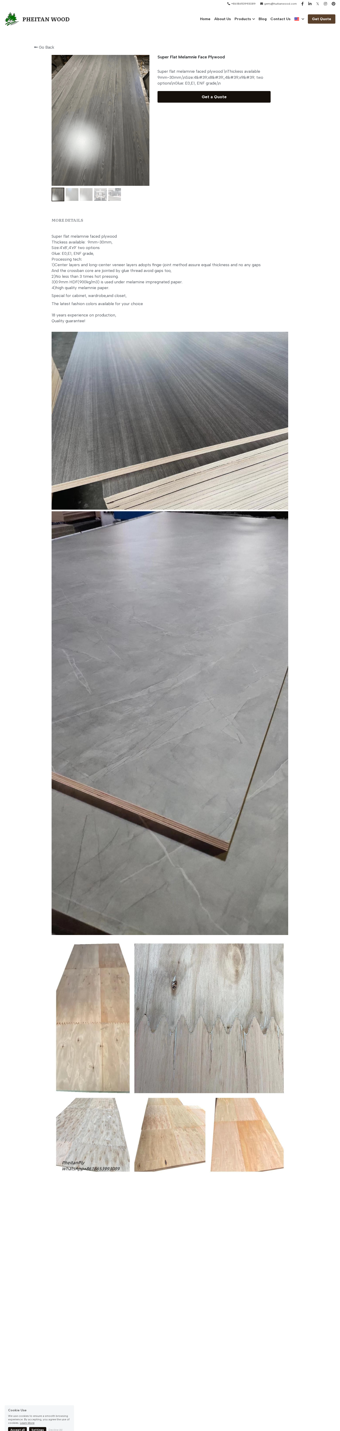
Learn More (27, 1413)
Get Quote (321, 19)
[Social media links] (302, 4)
